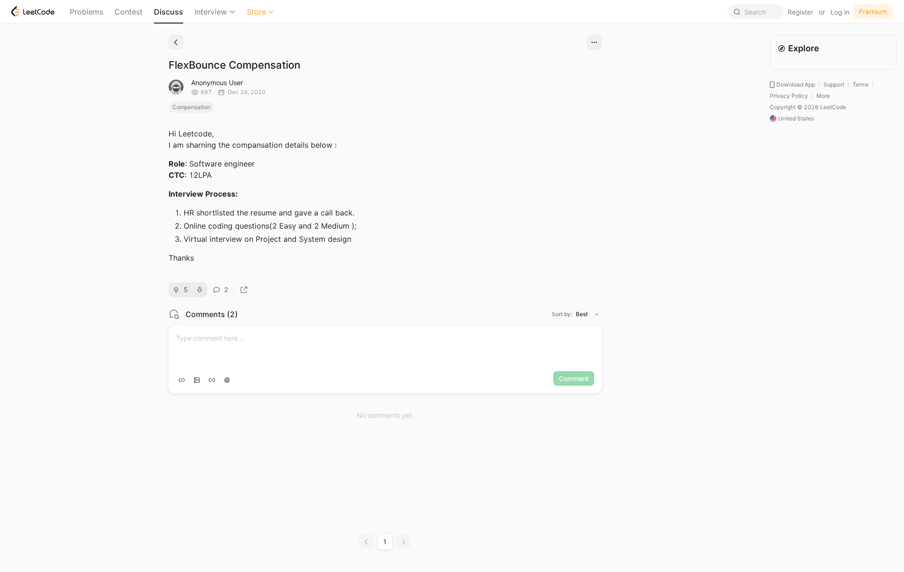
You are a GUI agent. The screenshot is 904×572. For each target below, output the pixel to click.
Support (833, 84)
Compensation (191, 107)
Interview (210, 11)
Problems (86, 11)
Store (256, 11)
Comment (574, 378)
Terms (861, 84)
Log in (840, 12)
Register (800, 12)
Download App (795, 84)
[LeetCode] (33, 11)
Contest (128, 11)
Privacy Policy (789, 95)
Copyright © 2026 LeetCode (808, 107)
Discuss (168, 11)
